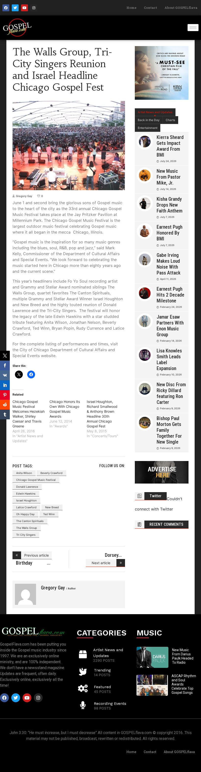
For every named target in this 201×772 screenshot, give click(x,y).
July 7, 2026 (167, 216)
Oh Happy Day (25, 514)
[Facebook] (5, 7)
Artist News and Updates (155, 112)
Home (131, 7)
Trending (102, 670)
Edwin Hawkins (26, 493)
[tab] (155, 112)
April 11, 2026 (168, 278)
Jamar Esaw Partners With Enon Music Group (170, 325)
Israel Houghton (26, 500)
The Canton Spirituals (30, 521)
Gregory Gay (24, 196)
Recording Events (110, 703)
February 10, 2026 (171, 374)
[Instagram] (33, 7)
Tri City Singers (26, 534)
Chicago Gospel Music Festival (36, 480)
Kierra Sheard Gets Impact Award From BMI (170, 146)
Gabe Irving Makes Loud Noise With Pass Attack (168, 264)
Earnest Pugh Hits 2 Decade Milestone (170, 295)
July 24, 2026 (168, 161)
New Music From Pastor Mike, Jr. (169, 177)
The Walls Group (26, 528)
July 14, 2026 (168, 188)
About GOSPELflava (180, 7)
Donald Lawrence (27, 486)
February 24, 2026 (171, 306)
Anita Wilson (24, 473)
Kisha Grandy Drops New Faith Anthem (169, 205)
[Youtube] (24, 7)
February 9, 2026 (170, 408)
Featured (102, 687)
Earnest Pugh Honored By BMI (169, 233)
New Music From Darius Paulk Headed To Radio (182, 656)
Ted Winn (49, 514)
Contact (150, 7)
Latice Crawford (26, 507)
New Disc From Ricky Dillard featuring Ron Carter (171, 393)
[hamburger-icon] (193, 27)
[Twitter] (15, 7)
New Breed (52, 507)
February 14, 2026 (171, 340)
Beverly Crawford (51, 473)
